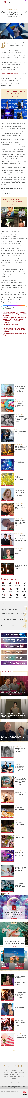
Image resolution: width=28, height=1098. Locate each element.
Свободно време (14, 9)
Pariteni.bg (13, 1076)
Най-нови (14, 2)
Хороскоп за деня (9, 579)
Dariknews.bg (13, 1072)
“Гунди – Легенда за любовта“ (10, 73)
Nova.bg (6, 1072)
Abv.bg (6, 1070)
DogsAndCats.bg (14, 1074)
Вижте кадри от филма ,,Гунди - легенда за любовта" (14, 200)
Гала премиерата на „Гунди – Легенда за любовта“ (14, 92)
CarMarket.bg (21, 1076)
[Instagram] (22, 1065)
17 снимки (13, 204)
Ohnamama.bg (13, 1070)
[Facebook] (18, 1065)
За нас (5, 1081)
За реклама (21, 1081)
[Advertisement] (14, 353)
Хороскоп (19, 2)
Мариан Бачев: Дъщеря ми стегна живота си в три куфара (13, 614)
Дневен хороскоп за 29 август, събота (11, 626)
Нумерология (25, 2)
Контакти (20, 1083)
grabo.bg (16, 429)
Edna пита (7, 671)
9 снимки (13, 96)
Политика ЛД (12, 1081)
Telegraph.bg (23, 1074)
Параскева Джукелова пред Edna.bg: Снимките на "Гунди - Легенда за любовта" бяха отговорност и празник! (15, 320)
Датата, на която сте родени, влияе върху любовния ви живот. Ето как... (12, 608)
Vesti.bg (21, 1070)
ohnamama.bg (18, 401)
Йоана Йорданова (9, 893)
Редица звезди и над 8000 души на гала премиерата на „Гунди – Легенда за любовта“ (15, 313)
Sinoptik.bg (5, 1074)
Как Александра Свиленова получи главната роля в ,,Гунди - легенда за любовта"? (14, 329)
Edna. (7, 2)
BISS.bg (14, 1078)
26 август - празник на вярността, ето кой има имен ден (12, 620)
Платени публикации (11, 1083)
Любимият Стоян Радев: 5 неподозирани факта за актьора (13, 325)
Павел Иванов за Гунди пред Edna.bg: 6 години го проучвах (15, 334)
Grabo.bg (6, 1076)
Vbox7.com (21, 1072)
